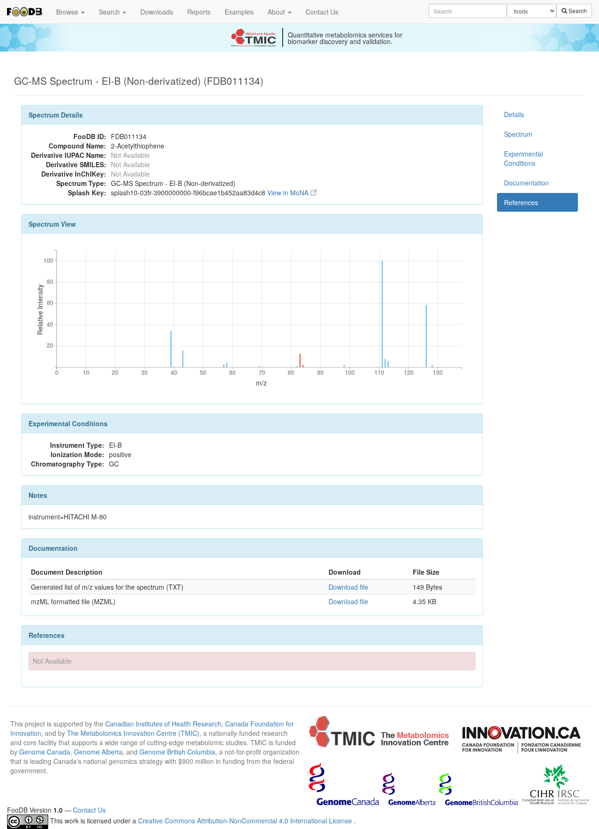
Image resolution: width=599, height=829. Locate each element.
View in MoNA (288, 192)
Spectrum (518, 134)
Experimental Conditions (523, 158)
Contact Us (322, 11)
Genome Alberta (98, 751)
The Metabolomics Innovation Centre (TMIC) (133, 733)
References (521, 202)
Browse (68, 11)
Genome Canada (44, 751)
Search (110, 11)
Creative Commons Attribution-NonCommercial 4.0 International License (246, 820)
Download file (348, 587)
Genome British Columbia (177, 751)
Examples (239, 11)
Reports (199, 11)
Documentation (526, 182)
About (277, 11)
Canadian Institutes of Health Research (163, 723)
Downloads (156, 11)
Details (514, 114)
